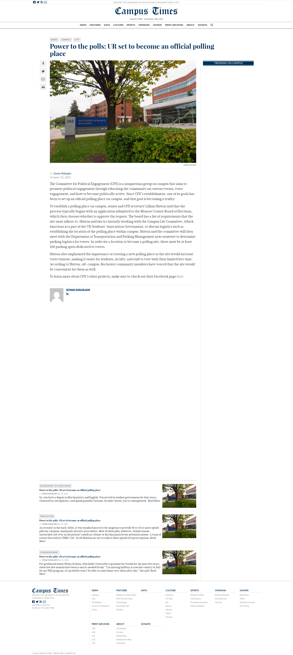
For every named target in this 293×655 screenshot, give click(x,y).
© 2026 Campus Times (42, 653)
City (77, 40)
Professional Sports (199, 602)
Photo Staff (190, 165)
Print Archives (174, 25)
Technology (121, 602)
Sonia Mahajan (62, 173)
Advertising (121, 636)
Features (95, 25)
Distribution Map (124, 640)
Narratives (244, 595)
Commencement (49, 552)
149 (93, 629)
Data (107, 25)
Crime (94, 610)
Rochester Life (122, 606)
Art (167, 602)
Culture (118, 25)
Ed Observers (221, 599)
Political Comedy (247, 602)
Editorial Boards (222, 595)
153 (93, 643)
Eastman (169, 595)
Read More (154, 501)
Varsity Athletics (197, 606)
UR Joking (244, 606)
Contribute (121, 629)
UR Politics (97, 602)
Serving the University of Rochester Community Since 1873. (146, 3)
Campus (66, 40)
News (83, 25)
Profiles (119, 610)
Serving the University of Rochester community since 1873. (50, 596)
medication (47, 516)
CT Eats (169, 599)
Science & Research (100, 606)
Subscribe (120, 643)
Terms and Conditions (64, 653)
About (190, 25)
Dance (168, 606)
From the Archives (124, 599)
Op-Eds (218, 602)
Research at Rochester (126, 595)
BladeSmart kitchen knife (55, 486)
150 (93, 632)
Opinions (144, 25)
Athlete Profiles (197, 595)
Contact (119, 632)
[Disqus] (117, 348)
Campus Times (146, 10)
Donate (202, 25)
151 (93, 636)
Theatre (169, 617)
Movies (169, 610)
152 (93, 640)
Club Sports (195, 599)
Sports (131, 25)
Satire (242, 599)
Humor (157, 25)
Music (168, 613)
